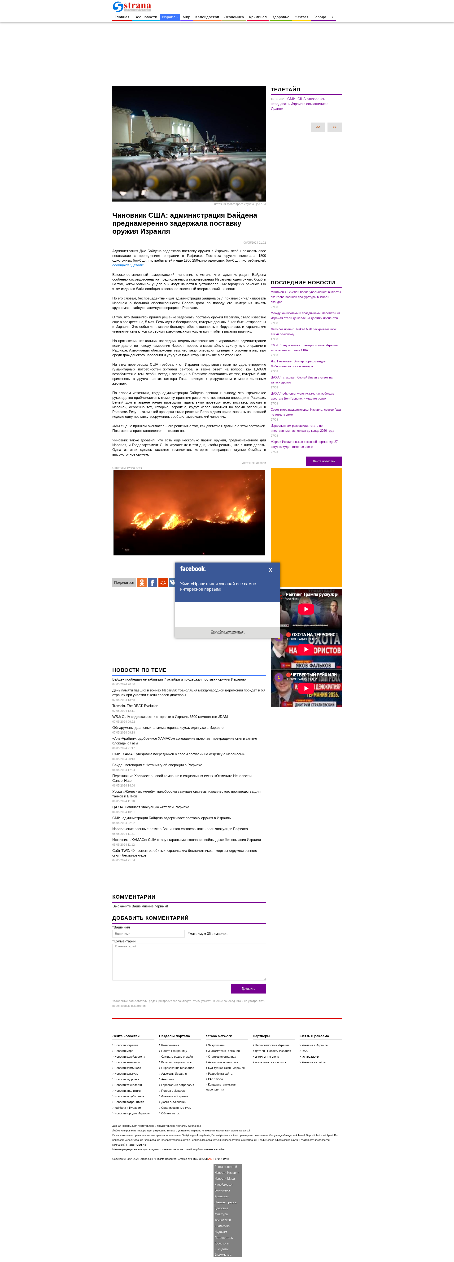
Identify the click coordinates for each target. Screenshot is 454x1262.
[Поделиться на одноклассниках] (142, 582)
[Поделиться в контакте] (174, 582)
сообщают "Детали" (128, 265)
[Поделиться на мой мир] (163, 582)
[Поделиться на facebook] (152, 582)
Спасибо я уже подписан (227, 631)
